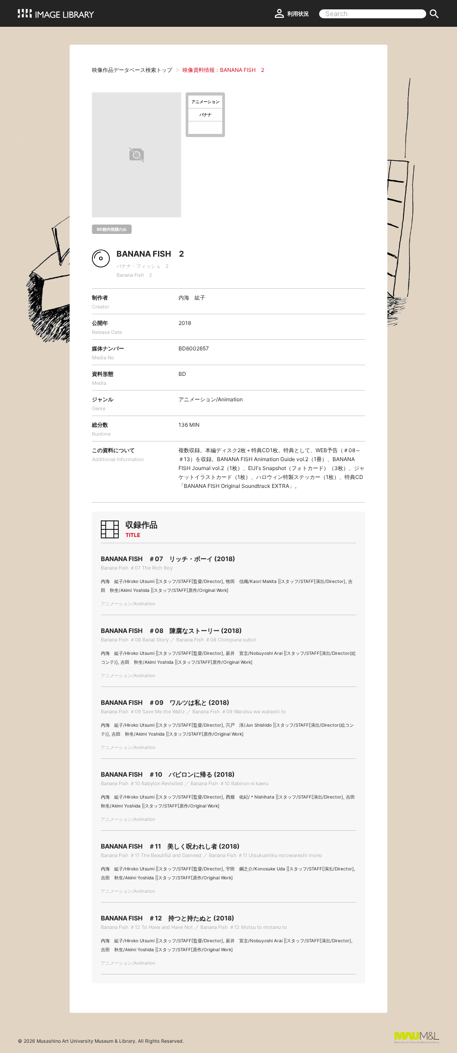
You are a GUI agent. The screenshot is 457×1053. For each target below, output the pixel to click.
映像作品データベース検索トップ (132, 70)
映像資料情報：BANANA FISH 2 (223, 70)
